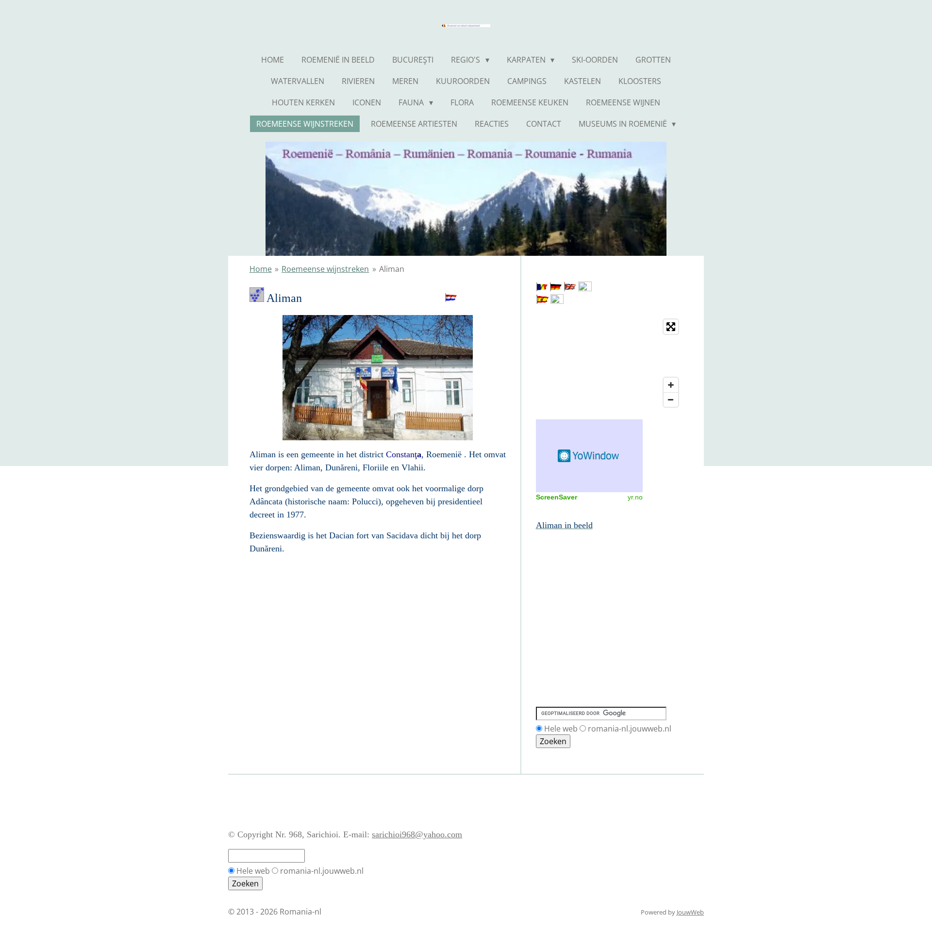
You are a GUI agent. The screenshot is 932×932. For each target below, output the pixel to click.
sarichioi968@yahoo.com (417, 834)
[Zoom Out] (671, 399)
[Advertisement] (579, 576)
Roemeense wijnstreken (325, 269)
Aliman (391, 269)
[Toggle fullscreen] (671, 326)
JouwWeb (690, 912)
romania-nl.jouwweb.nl (629, 728)
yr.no (635, 497)
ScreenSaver (556, 497)
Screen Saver (589, 455)
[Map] (609, 363)
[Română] (542, 288)
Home (261, 269)
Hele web (561, 728)
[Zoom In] (671, 385)
